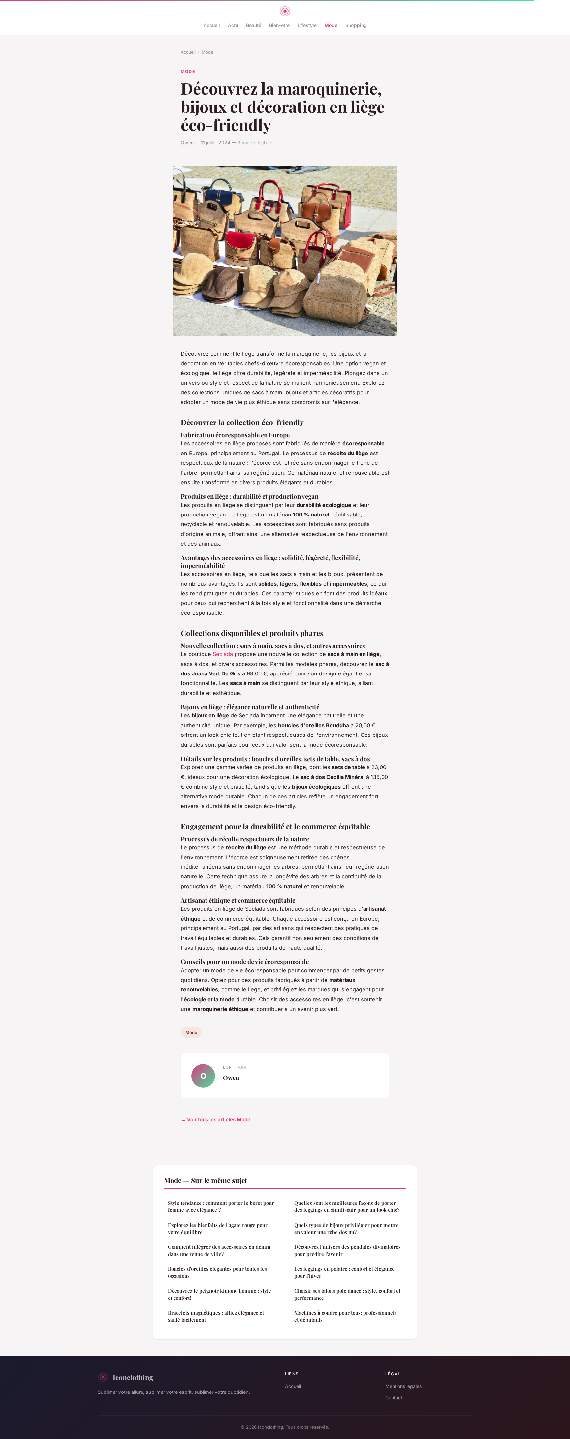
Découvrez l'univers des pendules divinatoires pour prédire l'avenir (347, 1250)
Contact (393, 1397)
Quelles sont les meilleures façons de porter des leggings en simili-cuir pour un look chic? (346, 1206)
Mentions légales (403, 1386)
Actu (233, 25)
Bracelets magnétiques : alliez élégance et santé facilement (216, 1316)
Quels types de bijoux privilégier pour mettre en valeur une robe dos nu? (346, 1228)
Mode (331, 25)
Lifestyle (307, 25)
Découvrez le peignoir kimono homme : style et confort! (219, 1294)
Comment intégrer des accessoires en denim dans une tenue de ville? (219, 1250)
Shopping (356, 25)
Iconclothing (133, 1377)
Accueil (212, 25)
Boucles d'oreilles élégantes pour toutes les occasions (217, 1272)
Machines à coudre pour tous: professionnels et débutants (345, 1316)
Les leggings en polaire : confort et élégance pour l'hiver (344, 1272)
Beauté (253, 25)
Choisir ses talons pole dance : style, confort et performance (347, 1294)
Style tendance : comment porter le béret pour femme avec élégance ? (221, 1206)
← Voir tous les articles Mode (215, 1119)
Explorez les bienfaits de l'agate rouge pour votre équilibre (218, 1228)
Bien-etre (279, 25)
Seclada (223, 654)
